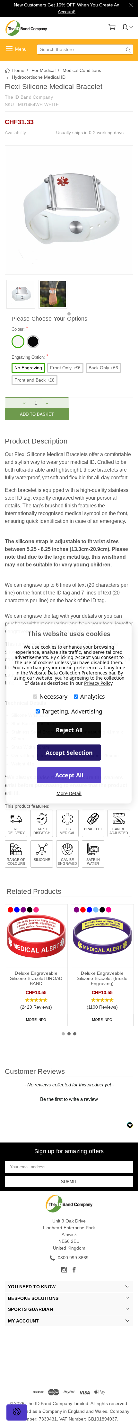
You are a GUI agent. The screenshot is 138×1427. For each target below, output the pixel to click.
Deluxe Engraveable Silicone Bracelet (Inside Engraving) (102, 978)
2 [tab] (69, 1033)
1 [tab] (69, 313)
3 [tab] (74, 1033)
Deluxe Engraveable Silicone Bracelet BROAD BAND (36, 978)
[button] (36, 1004)
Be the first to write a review (69, 1099)
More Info (36, 1020)
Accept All (69, 775)
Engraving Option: (30, 357)
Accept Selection (69, 752)
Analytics (92, 696)
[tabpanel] (21, 294)
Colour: (20, 328)
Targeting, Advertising (72, 711)
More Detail (69, 793)
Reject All (69, 730)
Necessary (53, 696)
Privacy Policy (98, 683)
